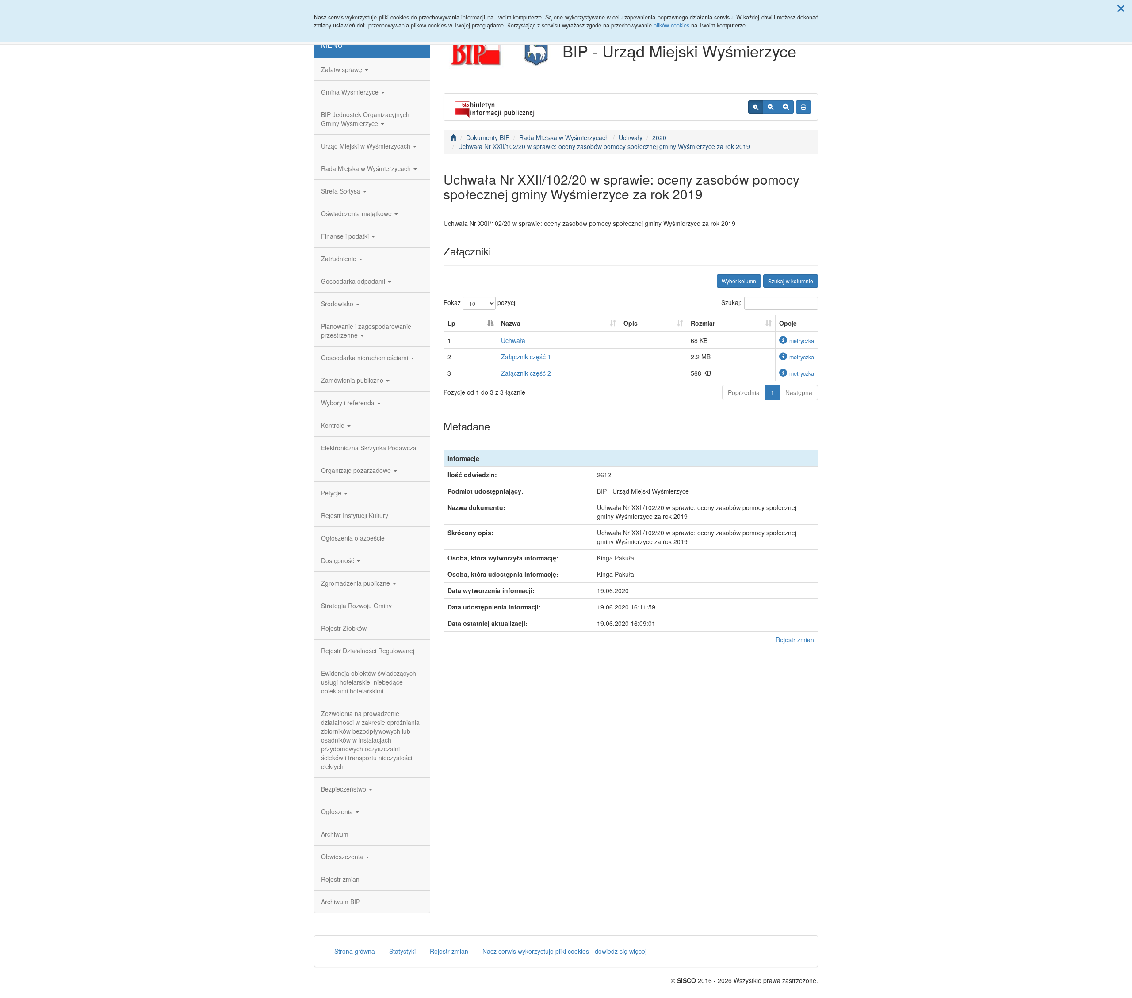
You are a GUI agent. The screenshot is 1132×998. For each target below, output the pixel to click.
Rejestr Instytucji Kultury (354, 515)
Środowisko (338, 303)
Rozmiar (703, 323)
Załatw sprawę (342, 69)
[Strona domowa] (453, 137)
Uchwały (630, 137)
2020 (659, 137)
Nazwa (510, 323)
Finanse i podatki (346, 236)
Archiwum (334, 834)
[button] (1121, 8)
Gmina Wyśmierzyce (350, 92)
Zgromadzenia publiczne (356, 583)
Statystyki (402, 951)
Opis (630, 323)
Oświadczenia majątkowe (357, 213)
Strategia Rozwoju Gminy (356, 605)
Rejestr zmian (340, 879)
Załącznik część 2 (526, 373)
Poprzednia (744, 392)
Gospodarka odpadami (354, 281)
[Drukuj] (803, 107)
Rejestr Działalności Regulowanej (367, 650)
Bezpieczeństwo (344, 789)
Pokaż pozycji (480, 302)
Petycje (332, 492)
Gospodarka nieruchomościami (365, 357)
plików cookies (671, 25)
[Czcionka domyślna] (755, 107)
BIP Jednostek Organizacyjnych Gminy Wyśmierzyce (365, 119)
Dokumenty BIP (487, 137)
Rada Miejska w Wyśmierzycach (367, 168)
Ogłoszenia (338, 811)
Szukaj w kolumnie (790, 281)
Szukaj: (731, 302)
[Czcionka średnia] (770, 107)
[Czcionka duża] (786, 107)
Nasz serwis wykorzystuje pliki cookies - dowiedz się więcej (564, 951)
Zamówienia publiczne (353, 380)
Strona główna (354, 951)
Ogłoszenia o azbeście (353, 537)
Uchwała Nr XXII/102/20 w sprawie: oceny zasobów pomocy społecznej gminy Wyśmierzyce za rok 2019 (604, 146)
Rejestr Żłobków (344, 628)
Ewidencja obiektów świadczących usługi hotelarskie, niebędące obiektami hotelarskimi (368, 682)
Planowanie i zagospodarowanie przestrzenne (366, 330)
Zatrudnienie (339, 258)
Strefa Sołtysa (341, 191)
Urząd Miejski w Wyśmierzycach (366, 145)
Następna (798, 392)
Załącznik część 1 (526, 356)
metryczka (801, 341)
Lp (451, 323)
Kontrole (333, 425)
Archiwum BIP (340, 901)
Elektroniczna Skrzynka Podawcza (369, 447)
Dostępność (338, 560)
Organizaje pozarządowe (357, 470)
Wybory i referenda (348, 402)
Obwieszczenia (343, 856)
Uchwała (513, 340)
